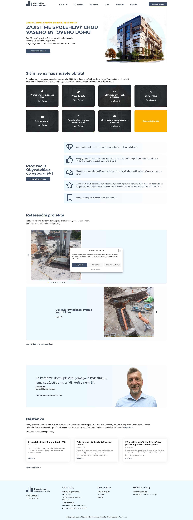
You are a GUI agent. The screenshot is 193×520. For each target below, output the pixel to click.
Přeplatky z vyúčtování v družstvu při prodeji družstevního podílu (143, 443)
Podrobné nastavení (112, 265)
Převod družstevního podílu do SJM (47, 442)
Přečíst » (31, 458)
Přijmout (79, 265)
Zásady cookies (95, 269)
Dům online (78, 4)
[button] (120, 251)
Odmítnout (95, 265)
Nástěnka (120, 4)
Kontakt (133, 4)
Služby (62, 4)
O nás (107, 4)
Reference (94, 4)
